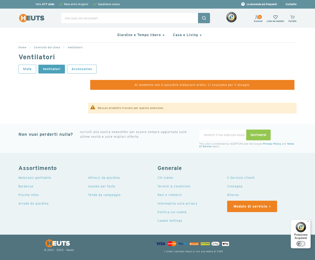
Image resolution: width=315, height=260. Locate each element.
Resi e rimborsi (170, 195)
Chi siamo (165, 177)
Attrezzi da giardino (104, 177)
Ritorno (233, 195)
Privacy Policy (272, 143)
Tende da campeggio (104, 195)
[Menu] (308, 222)
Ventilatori (75, 47)
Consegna (235, 186)
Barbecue (25, 186)
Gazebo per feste (101, 186)
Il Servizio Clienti (241, 177)
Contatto (291, 4)
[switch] (301, 243)
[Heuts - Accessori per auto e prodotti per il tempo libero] (31, 18)
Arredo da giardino (33, 203)
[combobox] (135, 18)
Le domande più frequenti (262, 4)
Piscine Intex (28, 195)
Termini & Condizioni (174, 186)
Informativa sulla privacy (177, 203)
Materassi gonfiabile (34, 177)
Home (22, 47)
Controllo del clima (47, 47)
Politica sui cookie (172, 212)
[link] (258, 21)
